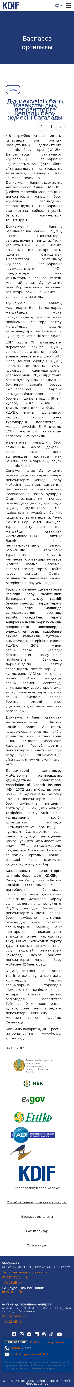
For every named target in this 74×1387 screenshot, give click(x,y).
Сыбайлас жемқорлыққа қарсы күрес (37, 1202)
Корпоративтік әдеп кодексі (37, 1188)
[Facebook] (14, 1334)
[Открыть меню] (68, 5)
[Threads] (44, 1334)
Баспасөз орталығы (37, 1216)
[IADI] (33, 1126)
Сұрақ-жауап (37, 1245)
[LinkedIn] (37, 1334)
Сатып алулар (37, 1231)
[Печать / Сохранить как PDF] (60, 126)
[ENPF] (33, 1110)
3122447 (15, 1348)
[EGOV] (33, 1098)
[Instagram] (22, 1334)
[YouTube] (59, 1334)
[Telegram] (29, 1334)
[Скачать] (51, 126)
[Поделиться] (41, 126)
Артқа (13, 89)
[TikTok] (51, 1334)
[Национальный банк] (33, 1060)
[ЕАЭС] (21, 1146)
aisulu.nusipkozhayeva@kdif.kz (29, 1354)
